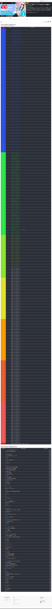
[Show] (48, 21)
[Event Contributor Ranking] (44, 22)
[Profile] (46, 22)
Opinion (14, 602)
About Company (6, 598)
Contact (14, 601)
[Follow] (50, 22)
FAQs (14, 598)
